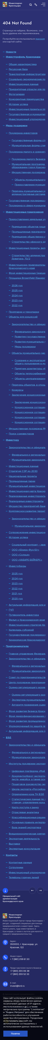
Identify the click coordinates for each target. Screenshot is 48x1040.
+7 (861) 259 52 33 (19, 974)
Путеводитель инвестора (24, 614)
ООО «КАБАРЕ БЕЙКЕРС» (27, 559)
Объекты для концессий (23, 316)
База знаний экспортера (26, 827)
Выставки (14, 843)
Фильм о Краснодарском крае (27, 619)
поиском (40, 38)
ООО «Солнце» (21, 554)
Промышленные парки (22, 481)
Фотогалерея (17, 94)
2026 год (17, 285)
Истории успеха (18, 104)
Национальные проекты (23, 476)
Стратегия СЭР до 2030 (23, 471)
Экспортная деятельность (24, 838)
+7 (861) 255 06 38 (19, 971)
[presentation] (32, 890)
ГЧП (11, 609)
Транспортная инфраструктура (27, 74)
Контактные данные (20, 862)
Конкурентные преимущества (26, 99)
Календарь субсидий (21, 629)
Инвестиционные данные (24, 84)
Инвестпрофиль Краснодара (23, 56)
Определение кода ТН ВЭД (28, 794)
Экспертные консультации (24, 848)
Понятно (15, 1033)
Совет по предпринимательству (28, 677)
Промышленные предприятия (29, 231)
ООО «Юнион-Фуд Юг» (25, 549)
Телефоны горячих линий (24, 877)
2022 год (17, 305)
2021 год (17, 593)
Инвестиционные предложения (24, 212)
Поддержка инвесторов (23, 133)
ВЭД (8, 737)
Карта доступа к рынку (25, 807)
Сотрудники (16, 867)
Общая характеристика (23, 64)
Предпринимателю (17, 646)
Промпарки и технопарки (24, 311)
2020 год (17, 598)
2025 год (17, 290)
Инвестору (12, 440)
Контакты (11, 855)
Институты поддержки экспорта (28, 763)
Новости (11, 51)
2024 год (17, 295)
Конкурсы (17, 390)
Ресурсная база (18, 69)
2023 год (17, 300)
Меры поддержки (16, 125)
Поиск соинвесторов (21, 433)
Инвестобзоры (17, 566)
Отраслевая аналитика (25, 812)
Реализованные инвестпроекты (27, 496)
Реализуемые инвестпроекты (26, 501)
